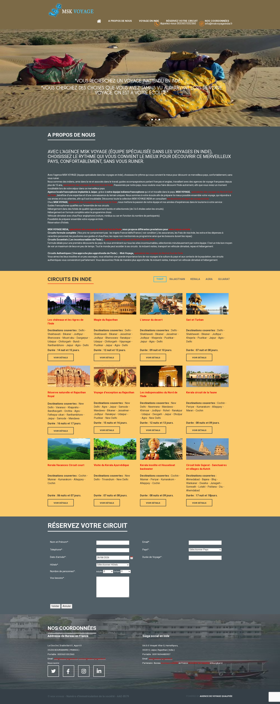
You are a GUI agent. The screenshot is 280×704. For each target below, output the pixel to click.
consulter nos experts (198, 663)
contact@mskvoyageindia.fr (92, 658)
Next (2, 77)
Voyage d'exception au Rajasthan (114, 392)
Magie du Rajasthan (106, 319)
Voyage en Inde (149, 20)
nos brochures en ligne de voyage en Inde (188, 198)
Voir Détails (61, 357)
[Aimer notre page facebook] (68, 671)
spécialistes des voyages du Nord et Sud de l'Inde (88, 185)
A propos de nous (120, 20)
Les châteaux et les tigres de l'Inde (65, 321)
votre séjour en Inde (179, 229)
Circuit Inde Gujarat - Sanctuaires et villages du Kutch (206, 467)
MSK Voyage (57, 696)
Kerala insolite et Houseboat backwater (157, 467)
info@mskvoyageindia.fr (65, 658)
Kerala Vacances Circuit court (66, 465)
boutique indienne (169, 663)
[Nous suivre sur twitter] (53, 671)
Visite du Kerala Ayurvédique (111, 465)
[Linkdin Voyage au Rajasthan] (99, 671)
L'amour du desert (151, 319)
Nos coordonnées (217, 20)
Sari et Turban (195, 319)
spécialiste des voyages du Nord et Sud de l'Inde (93, 202)
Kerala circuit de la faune (201, 392)
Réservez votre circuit (182, 20)
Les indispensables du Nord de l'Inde (158, 394)
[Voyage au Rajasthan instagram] (83, 671)
